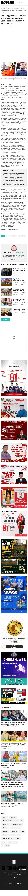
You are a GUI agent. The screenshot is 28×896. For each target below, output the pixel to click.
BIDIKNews (19, 883)
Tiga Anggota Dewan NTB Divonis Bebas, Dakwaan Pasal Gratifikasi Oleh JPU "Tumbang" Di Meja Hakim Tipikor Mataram (13, 179)
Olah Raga (5, 739)
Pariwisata (5, 834)
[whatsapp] (8, 240)
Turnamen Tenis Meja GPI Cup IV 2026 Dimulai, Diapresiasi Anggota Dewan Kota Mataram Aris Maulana (13, 805)
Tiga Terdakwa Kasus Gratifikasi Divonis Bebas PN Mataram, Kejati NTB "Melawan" (19, 279)
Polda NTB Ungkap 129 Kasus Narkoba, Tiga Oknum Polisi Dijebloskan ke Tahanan (13, 174)
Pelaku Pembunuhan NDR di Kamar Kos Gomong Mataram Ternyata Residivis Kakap (13, 183)
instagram (10, 874)
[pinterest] (11, 240)
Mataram (5, 827)
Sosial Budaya (13, 842)
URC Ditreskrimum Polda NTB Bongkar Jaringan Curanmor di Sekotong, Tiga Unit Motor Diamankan (19, 289)
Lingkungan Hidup (17, 824)
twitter (14, 872)
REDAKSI (15, 878)
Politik (18, 838)
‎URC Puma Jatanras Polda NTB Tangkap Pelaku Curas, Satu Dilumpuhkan (19, 269)
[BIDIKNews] (7, 3)
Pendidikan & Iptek (7, 838)
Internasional (20, 820)
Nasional (5, 718)
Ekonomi (13, 817)
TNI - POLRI (8, 8)
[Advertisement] (14, 46)
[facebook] (2, 240)
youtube (19, 874)
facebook (6, 872)
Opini (4, 778)
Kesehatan (5, 824)
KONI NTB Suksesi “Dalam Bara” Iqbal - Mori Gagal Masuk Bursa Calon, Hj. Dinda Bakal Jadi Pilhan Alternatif (13, 744)
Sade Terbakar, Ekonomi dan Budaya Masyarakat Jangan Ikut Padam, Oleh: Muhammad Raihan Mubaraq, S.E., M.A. (12, 784)
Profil (4, 842)
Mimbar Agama (15, 827)
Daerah (5, 817)
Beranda (3, 8)
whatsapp (22, 872)
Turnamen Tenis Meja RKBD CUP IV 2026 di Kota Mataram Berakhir (13, 764)
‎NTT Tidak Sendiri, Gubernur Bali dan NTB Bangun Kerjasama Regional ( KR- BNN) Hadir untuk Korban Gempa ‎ (13, 724)
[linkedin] (14, 240)
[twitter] (5, 240)
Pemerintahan (16, 834)
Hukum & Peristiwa (12, 236)
